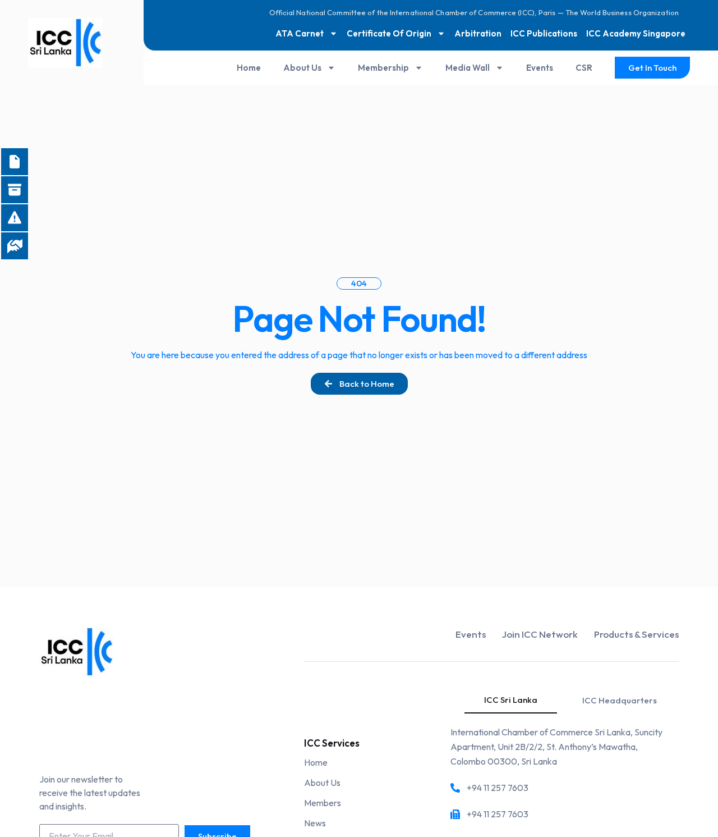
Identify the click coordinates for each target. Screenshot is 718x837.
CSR (584, 67)
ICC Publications (543, 33)
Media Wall (467, 67)
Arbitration (477, 33)
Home (249, 67)
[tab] (510, 700)
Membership (383, 67)
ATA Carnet (299, 33)
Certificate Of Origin (389, 33)
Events (539, 67)
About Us (302, 67)
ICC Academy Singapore (635, 33)
